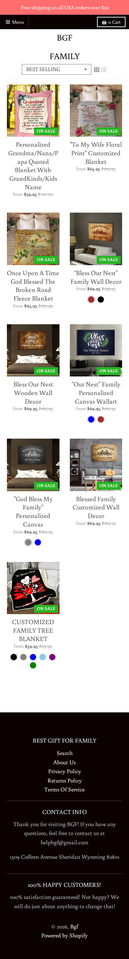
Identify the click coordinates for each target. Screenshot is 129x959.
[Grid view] (96, 69)
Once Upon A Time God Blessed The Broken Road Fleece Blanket (33, 285)
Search (65, 752)
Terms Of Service (64, 789)
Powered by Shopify (64, 935)
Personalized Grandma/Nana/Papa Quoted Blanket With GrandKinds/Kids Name (33, 165)
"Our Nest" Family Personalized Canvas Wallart (96, 392)
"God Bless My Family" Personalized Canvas (33, 511)
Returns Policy (64, 780)
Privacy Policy (64, 771)
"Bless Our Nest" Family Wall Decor (96, 276)
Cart (114, 22)
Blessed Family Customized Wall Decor (96, 507)
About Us (64, 762)
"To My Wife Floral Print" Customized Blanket (96, 152)
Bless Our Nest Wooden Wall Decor (33, 392)
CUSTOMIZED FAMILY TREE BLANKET (33, 630)
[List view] (103, 69)
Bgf (64, 37)
